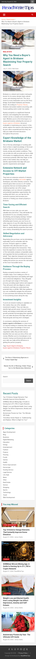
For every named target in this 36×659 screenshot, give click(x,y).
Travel (5, 495)
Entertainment (7, 447)
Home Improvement (9, 465)
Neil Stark (15, 68)
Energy (5, 445)
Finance (5, 452)
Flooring (5, 455)
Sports (5, 490)
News (5, 477)
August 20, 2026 (8, 608)
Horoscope (6, 467)
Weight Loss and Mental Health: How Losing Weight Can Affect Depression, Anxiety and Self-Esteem (17, 408)
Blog (4, 435)
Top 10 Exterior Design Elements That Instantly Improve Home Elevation (16, 532)
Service (5, 485)
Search (5, 377)
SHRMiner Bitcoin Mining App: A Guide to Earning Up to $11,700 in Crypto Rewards (16, 566)
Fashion (5, 450)
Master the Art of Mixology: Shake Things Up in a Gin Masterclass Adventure (17, 367)
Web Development (9, 497)
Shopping (6, 487)
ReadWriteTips (19, 571)
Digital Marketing (8, 440)
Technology (7, 492)
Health (5, 462)
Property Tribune (22, 105)
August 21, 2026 (8, 537)
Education (6, 442)
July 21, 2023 (7, 68)
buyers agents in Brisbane (11, 123)
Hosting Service (8, 470)
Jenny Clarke (18, 537)
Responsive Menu (32, 1)
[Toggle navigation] (4, 14)
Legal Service (7, 472)
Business (6, 437)
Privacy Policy (23, 653)
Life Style (6, 475)
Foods (5, 457)
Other (5, 480)
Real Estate (7, 52)
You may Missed (10, 504)
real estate (22, 179)
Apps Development (9, 432)
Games (5, 460)
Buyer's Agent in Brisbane (15, 346)
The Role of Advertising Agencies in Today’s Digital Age (16, 359)
